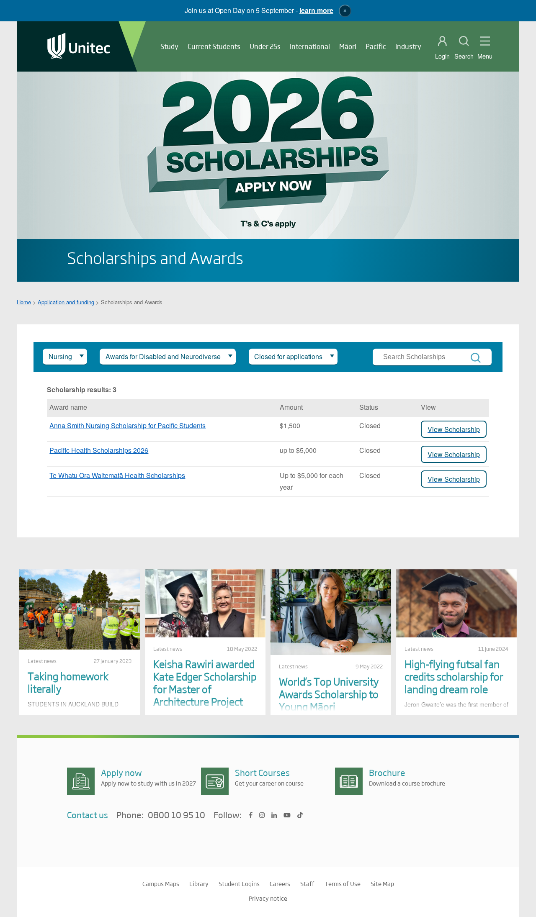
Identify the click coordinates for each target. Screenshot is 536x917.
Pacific (376, 46)
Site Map (382, 883)
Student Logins (239, 883)
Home (24, 302)
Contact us (87, 814)
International (310, 46)
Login (442, 56)
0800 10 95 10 (176, 815)
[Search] (476, 358)
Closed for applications (288, 356)
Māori (347, 46)
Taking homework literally (68, 682)
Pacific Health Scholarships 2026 (98, 450)
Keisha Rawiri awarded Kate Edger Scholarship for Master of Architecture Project (204, 682)
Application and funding (66, 302)
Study (169, 46)
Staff (307, 883)
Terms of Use (343, 883)
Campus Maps (160, 883)
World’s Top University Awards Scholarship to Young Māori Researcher (329, 700)
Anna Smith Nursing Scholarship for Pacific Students (127, 425)
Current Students (214, 46)
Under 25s (265, 46)
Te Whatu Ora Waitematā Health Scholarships (117, 475)
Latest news (42, 661)
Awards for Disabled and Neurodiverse (163, 356)
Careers (280, 883)
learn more (316, 10)
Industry (408, 46)
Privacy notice (268, 898)
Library (199, 883)
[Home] (79, 46)
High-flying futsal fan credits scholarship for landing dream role (454, 676)
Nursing (60, 356)
